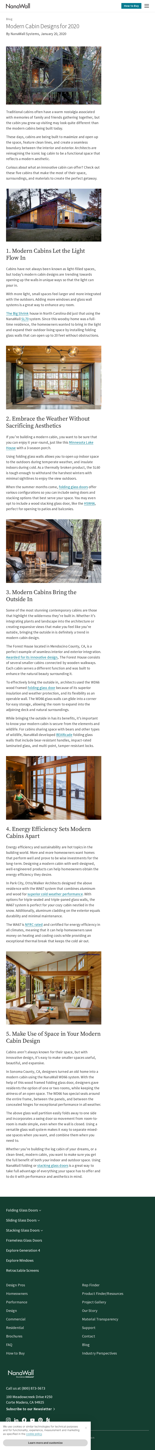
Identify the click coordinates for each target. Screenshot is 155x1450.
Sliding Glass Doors (21, 1220)
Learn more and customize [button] (45, 1442)
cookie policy (34, 1433)
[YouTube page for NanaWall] (32, 1420)
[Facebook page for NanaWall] (24, 1420)
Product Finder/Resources (102, 1293)
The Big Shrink (17, 313)
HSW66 (89, 503)
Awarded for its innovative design (31, 657)
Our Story (89, 1310)
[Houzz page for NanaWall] (48, 1420)
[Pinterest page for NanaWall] (40, 1420)
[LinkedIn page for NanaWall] (16, 1420)
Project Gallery (94, 1302)
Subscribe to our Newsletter (29, 1409)
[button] (146, 6)
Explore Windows (20, 1260)
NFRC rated (34, 924)
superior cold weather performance (55, 894)
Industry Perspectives (99, 1353)
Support (88, 1327)
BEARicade (64, 734)
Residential (15, 1327)
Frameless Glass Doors (24, 1240)
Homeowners (17, 1293)
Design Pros (15, 1285)
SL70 (25, 319)
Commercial (16, 1319)
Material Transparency (100, 1319)
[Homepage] (18, 6)
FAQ (9, 1344)
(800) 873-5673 (33, 1388)
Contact (88, 1336)
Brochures (14, 1336)
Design (11, 1310)
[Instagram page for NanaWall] (8, 1420)
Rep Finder (90, 1285)
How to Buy (131, 6)
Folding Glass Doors (22, 1210)
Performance (16, 1302)
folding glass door (41, 687)
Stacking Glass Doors (23, 1230)
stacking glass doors (52, 1165)
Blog (9, 19)
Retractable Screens (22, 1270)
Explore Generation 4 (23, 1250)
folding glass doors (73, 487)
